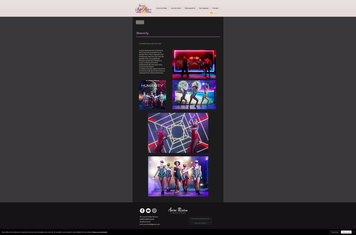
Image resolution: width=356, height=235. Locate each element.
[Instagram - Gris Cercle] (154, 210)
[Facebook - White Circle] (142, 210)
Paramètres (334, 232)
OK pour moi (346, 232)
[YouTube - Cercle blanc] (148, 210)
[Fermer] (354, 232)
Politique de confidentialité (99, 232)
